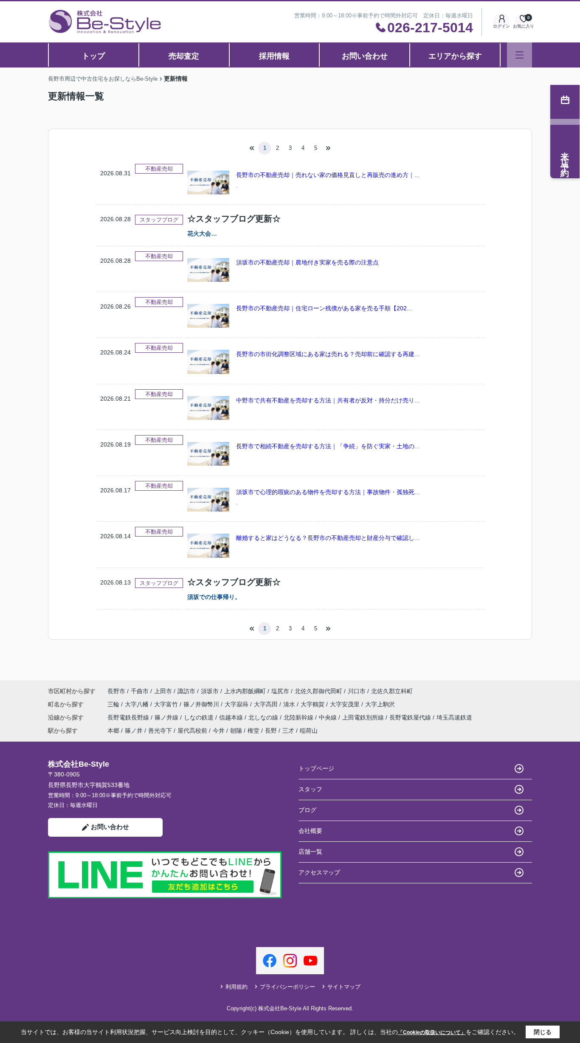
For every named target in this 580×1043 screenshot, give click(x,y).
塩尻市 (280, 691)
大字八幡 (137, 704)
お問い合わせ (365, 56)
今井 (219, 730)
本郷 (113, 730)
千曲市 (140, 691)
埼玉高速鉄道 (454, 717)
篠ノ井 (134, 730)
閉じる (543, 1032)
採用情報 (274, 56)
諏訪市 (186, 691)
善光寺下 (160, 730)
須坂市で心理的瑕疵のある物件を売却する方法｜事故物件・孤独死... (328, 492)
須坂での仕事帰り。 (214, 596)
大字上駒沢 (380, 704)
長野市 (116, 691)
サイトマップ (343, 987)
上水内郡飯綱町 (245, 691)
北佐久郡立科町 (392, 691)
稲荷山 (309, 730)
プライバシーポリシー (287, 987)
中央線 (328, 717)
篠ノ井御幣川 (202, 704)
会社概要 (310, 830)
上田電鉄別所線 (364, 717)
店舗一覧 (310, 851)
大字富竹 (167, 704)
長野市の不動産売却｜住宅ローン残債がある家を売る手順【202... (324, 308)
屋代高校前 (192, 730)
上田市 (163, 691)
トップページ (316, 768)
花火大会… (202, 233)
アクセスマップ (319, 872)
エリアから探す (455, 56)
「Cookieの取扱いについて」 (432, 1032)
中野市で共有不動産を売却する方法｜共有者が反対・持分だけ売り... (328, 400)
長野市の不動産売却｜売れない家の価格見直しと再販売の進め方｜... (328, 174)
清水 (290, 704)
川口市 (357, 691)
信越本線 (232, 717)
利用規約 (236, 987)
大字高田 (266, 704)
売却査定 (184, 56)
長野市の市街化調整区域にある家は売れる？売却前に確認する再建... (328, 354)
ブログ (307, 810)
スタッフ (310, 789)
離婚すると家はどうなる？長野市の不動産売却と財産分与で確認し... (328, 537)
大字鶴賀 (313, 704)
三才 (288, 730)
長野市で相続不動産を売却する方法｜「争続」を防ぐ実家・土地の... (328, 446)
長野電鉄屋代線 (411, 717)
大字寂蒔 (237, 704)
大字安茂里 (345, 704)
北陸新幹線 (299, 717)
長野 (271, 730)
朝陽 (236, 730)
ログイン (501, 26)
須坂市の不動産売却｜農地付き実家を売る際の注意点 (307, 262)
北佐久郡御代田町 (318, 691)
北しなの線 (264, 717)
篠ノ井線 (167, 717)
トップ (93, 56)
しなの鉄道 (199, 717)
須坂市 (210, 691)
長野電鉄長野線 (129, 717)
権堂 (253, 730)
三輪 (114, 704)
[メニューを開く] (519, 55)
